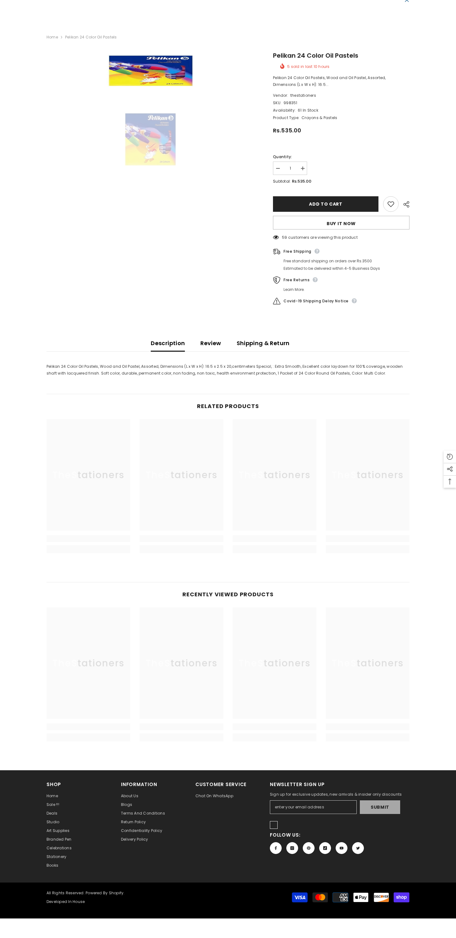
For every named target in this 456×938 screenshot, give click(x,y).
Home (52, 37)
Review (210, 343)
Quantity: (282, 156)
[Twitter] (358, 848)
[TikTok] (325, 848)
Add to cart (325, 204)
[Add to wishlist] (391, 204)
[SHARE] (404, 204)
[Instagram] (292, 848)
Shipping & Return (263, 343)
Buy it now (341, 223)
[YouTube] (341, 848)
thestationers (303, 95)
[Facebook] (276, 848)
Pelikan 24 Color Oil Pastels (315, 55)
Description (168, 343)
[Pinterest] (309, 848)
